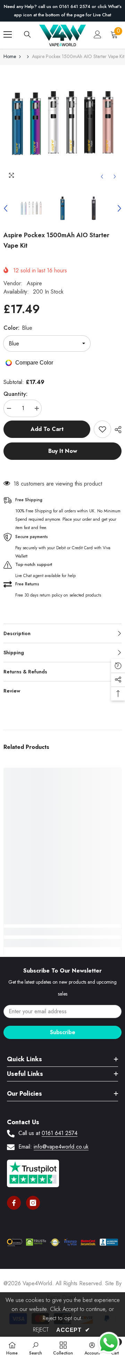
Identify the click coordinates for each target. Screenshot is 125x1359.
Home (9, 56)
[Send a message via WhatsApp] (109, 1343)
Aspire (34, 283)
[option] (62, 11)
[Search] (27, 34)
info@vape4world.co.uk (61, 1147)
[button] (102, 176)
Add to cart (47, 429)
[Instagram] (33, 1203)
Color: (17, 328)
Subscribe (62, 1032)
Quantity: (15, 394)
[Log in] (97, 34)
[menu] (7, 34)
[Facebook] (14, 1203)
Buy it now (62, 451)
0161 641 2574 (59, 1133)
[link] (62, 931)
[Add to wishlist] (102, 429)
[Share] (116, 429)
